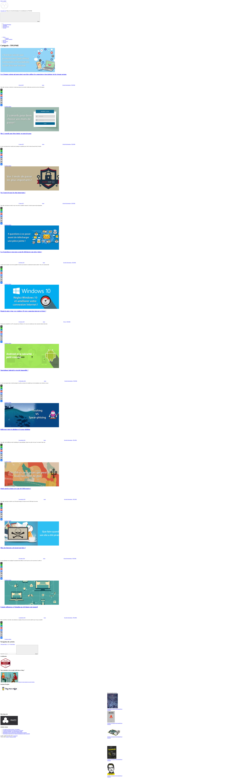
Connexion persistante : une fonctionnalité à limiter (12, 731)
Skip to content (3, 1)
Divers (4, 37)
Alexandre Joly (3, 10)
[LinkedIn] (116, 93)
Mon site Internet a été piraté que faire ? (13, 548)
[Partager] (116, 105)
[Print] (116, 103)
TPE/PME (5, 25)
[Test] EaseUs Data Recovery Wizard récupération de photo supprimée (16, 733)
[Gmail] (116, 95)
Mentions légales (12, 736)
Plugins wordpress (8, 39)
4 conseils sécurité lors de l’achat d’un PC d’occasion (13, 730)
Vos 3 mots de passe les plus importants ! (12, 192)
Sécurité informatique (7, 24)
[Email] (116, 101)
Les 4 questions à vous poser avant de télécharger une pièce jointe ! (21, 252)
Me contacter (5, 41)
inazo (43, 85)
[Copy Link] (116, 99)
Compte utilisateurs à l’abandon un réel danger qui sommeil (19, 607)
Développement (6, 26)
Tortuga (7, 736)
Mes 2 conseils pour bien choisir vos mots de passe (15, 133)
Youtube (4, 42)
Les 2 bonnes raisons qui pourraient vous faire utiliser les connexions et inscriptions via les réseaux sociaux (33, 74)
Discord (4, 40)
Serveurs (4, 27)
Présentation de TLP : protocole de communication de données (15, 732)
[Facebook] (116, 97)
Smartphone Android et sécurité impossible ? (14, 370)
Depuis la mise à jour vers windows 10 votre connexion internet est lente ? (23, 311)
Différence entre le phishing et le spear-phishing (15, 429)
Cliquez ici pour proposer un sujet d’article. (26, 682)
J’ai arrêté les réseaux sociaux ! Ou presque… (11, 729)
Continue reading (8, 106)
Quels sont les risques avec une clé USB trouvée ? (15, 488)
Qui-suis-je (15, 735)
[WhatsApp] (116, 92)
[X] (116, 90)
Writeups (7, 38)
